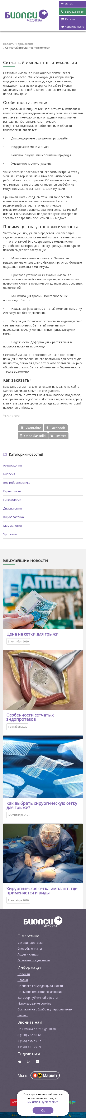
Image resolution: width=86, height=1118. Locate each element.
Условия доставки (30, 943)
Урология (10, 534)
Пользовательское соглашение (40, 992)
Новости (8, 44)
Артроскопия (12, 465)
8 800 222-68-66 (73, 11)
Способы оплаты (30, 948)
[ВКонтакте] (30, 427)
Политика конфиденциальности (40, 986)
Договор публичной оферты (38, 998)
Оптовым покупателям (34, 960)
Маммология (12, 526)
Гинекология (12, 500)
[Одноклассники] (33, 435)
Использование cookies (34, 1003)
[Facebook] (56, 427)
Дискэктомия (12, 508)
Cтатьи (23, 980)
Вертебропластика (16, 483)
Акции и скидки (28, 954)
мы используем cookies (43, 1102)
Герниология (24, 44)
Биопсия (9, 474)
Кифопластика (13, 517)
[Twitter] (58, 435)
